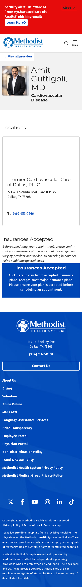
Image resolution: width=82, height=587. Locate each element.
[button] (76, 43)
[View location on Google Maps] (44, 156)
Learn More (15, 22)
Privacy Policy (11, 525)
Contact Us (41, 366)
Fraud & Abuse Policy (18, 460)
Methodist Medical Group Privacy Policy (32, 475)
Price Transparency (17, 428)
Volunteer (9, 396)
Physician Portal (15, 444)
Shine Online (12, 404)
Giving (7, 388)
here (20, 275)
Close (67, 8)
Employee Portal (14, 436)
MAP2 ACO (9, 412)
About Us (9, 380)
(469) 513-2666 (23, 214)
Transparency (52, 525)
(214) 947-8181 (41, 354)
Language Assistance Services (25, 420)
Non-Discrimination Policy (22, 452)
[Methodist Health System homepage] (33, 43)
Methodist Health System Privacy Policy (32, 468)
